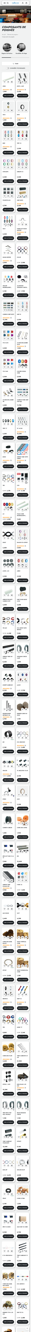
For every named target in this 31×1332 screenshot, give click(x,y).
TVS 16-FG (5, 343)
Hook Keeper (7, 257)
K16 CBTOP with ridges (22, 629)
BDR (4, 143)
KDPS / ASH (20, 86)
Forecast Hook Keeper (22, 229)
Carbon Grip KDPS (8, 314)
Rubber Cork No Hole (22, 714)
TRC (4, 485)
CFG (18, 485)
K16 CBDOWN (21, 742)
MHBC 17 (19, 1027)
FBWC (4, 1198)
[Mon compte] (22, 3)
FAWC (4, 542)
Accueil (4, 34)
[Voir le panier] (26, 3)
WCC (4, 229)
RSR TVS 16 (20, 1312)
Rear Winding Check (21, 1113)
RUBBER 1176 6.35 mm (8, 1313)
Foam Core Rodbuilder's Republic (21, 515)
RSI (18, 856)
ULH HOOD (6, 913)
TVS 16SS (5, 371)
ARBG (18, 571)
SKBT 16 (19, 999)
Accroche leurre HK (8, 400)
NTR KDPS (5, 172)
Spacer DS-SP (21, 1170)
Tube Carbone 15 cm (22, 1256)
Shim (4, 86)
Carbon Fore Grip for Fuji (22, 400)
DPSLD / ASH (6, 1084)
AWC (18, 799)
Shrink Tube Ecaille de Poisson (6, 886)
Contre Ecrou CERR (21, 372)
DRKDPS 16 (20, 172)
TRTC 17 (5, 428)
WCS (4, 115)
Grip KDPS (20, 200)
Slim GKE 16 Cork (22, 1227)
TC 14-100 (19, 428)
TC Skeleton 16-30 (22, 770)
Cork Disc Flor (7, 1056)
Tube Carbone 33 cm (22, 1056)
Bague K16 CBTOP (22, 542)
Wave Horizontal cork (22, 971)
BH (3, 742)
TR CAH (5, 628)
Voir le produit (8, 95)
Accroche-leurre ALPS (22, 343)
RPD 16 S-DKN (7, 1227)
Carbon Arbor (7, 827)
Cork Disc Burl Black (7, 942)
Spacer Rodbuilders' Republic (7, 287)
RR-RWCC (5, 999)
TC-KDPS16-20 (6, 200)
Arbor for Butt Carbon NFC (7, 600)
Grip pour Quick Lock (22, 600)
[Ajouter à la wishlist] (4, 81)
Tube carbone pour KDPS (7, 1142)
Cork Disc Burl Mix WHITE (7, 1284)
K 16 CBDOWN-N (7, 1255)
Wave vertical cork (21, 942)
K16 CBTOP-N (20, 1284)
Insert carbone (8, 685)
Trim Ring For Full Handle (7, 1113)
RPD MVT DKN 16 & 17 (8, 857)
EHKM (4, 799)
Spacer (5, 770)
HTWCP (19, 1141)
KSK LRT (5, 1170)
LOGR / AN (6, 571)
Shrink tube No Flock (7, 657)
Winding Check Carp (22, 657)
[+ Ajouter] (8, 81)
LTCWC (4, 970)
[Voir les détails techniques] (11, 81)
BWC (18, 115)
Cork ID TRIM (21, 1198)
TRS (4, 1027)
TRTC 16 (19, 143)
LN (3, 514)
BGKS (4, 457)
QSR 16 (19, 314)
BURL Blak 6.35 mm (21, 1085)
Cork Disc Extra (22, 827)
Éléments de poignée (12, 34)
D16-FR (19, 257)
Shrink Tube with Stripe (22, 457)
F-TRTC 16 (19, 885)
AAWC (19, 685)
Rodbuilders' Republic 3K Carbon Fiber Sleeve (7, 716)
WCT (18, 913)
